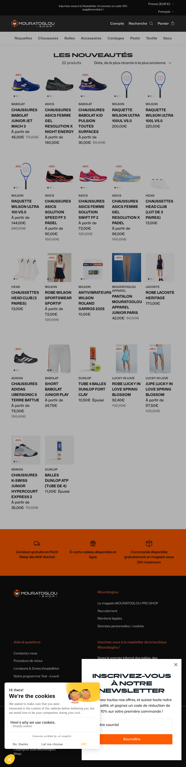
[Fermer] (176, 665)
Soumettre (131, 739)
